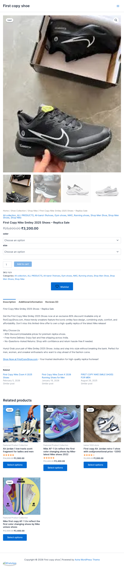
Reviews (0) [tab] (51, 302)
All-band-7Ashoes (44, 215)
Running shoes (81, 215)
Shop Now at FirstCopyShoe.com (20, 359)
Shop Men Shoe (99, 215)
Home (6, 210)
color (5, 233)
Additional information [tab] (31, 302)
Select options (15, 464)
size (5, 245)
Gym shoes (60, 215)
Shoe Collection (18, 210)
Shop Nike (33, 210)
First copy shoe (16, 6)
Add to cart (23, 264)
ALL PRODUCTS (25, 215)
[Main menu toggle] (118, 6)
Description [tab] (9, 302)
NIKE (70, 215)
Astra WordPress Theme (87, 559)
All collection (9, 215)
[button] (116, 20)
